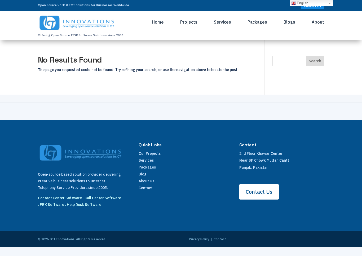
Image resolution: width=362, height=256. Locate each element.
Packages (257, 22)
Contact (146, 188)
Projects (188, 22)
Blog (143, 174)
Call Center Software (103, 198)
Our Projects (150, 153)
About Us (146, 181)
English (302, 3)
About (318, 22)
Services (222, 22)
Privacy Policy (199, 239)
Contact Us (259, 191)
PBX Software (52, 204)
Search (315, 61)
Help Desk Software (84, 204)
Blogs (289, 22)
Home (158, 22)
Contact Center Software (60, 198)
